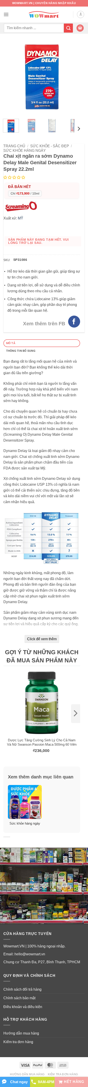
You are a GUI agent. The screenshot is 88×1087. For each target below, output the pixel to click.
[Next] (73, 77)
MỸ (20, 218)
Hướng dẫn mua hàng (21, 1033)
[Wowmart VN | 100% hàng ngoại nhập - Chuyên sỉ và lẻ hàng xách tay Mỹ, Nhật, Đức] (44, 14)
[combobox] (34, 28)
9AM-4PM (46, 1082)
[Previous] (11, 77)
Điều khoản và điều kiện (22, 1007)
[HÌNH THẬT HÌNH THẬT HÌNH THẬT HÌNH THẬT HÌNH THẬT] (41, 76)
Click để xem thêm (42, 639)
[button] (6, 14)
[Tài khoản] (80, 14)
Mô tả (10, 343)
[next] (75, 713)
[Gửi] (68, 28)
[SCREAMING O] (22, 206)
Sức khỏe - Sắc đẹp (49, 146)
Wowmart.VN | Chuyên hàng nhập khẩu (44, 3)
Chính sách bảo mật (19, 998)
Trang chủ (14, 146)
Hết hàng (74, 1082)
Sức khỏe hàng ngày (24, 150)
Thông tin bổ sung (20, 350)
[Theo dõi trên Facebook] (74, 322)
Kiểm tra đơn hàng (18, 1042)
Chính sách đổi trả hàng (22, 989)
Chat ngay (19, 1082)
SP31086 (20, 260)
